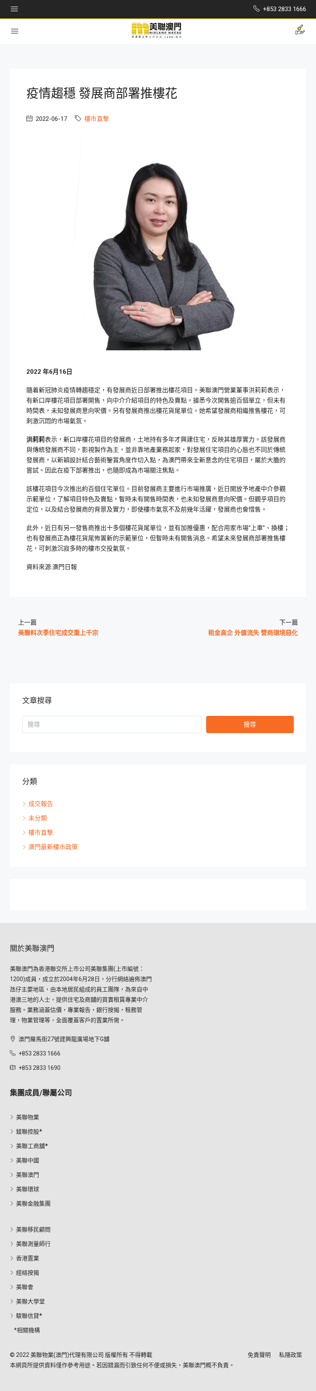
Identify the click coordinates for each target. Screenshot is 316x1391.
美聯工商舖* (32, 1146)
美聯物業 (27, 1117)
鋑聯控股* (29, 1131)
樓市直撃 (96, 119)
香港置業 (27, 1258)
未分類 (37, 818)
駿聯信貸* (29, 1315)
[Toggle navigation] (14, 9)
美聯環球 (27, 1189)
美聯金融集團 (33, 1203)
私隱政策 (290, 1355)
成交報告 (40, 804)
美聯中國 (27, 1160)
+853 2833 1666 (39, 1053)
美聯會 (24, 1287)
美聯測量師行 (33, 1244)
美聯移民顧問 (33, 1229)
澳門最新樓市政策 (53, 847)
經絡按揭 (27, 1272)
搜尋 (250, 724)
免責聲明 (259, 1355)
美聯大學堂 (30, 1301)
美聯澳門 (27, 1174)
